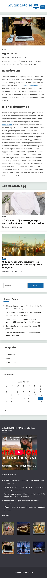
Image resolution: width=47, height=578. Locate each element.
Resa (4, 50)
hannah (21, 227)
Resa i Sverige (11, 362)
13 (23, 395)
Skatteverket (7, 124)
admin (23, 57)
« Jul (4, 410)
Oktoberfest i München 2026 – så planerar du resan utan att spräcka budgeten (22, 264)
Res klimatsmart (12, 354)
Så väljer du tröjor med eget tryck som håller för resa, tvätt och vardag (23, 222)
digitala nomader (31, 85)
